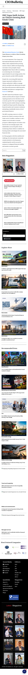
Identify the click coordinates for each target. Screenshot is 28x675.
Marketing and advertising (8, 390)
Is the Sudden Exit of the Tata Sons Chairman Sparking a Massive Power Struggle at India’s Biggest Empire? (13, 195)
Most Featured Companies (11, 542)
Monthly (17, 582)
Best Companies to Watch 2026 (20, 631)
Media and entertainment (8, 506)
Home (4, 11)
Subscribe (7, 238)
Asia (16, 564)
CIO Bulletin (5, 43)
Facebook (6, 570)
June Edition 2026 (9, 644)
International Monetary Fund (11, 52)
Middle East (18, 572)
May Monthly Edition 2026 (20, 644)
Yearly (16, 584)
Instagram (7, 568)
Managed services (6, 529)
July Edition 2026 (8, 630)
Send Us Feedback (7, 586)
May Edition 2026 (9, 658)
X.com (5, 566)
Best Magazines (8, 156)
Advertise (5, 590)
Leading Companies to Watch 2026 (20, 617)
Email (4, 234)
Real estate (15, 11)
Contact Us (5, 584)
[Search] (24, 150)
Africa (16, 576)
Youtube (6, 572)
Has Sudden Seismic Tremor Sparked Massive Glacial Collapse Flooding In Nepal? (13, 187)
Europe (17, 574)
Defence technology (7, 460)
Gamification (5, 367)
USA (16, 570)
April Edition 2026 (20, 658)
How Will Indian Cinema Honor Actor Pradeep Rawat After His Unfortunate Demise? (13, 216)
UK (15, 566)
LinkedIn (6, 564)
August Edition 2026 (8, 172)
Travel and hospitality (7, 483)
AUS (16, 568)
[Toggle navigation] (3, 6)
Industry (9, 11)
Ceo (2, 413)
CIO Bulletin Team (10, 45)
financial (4, 91)
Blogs (4, 592)
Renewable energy (6, 436)
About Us (5, 582)
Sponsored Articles (8, 588)
